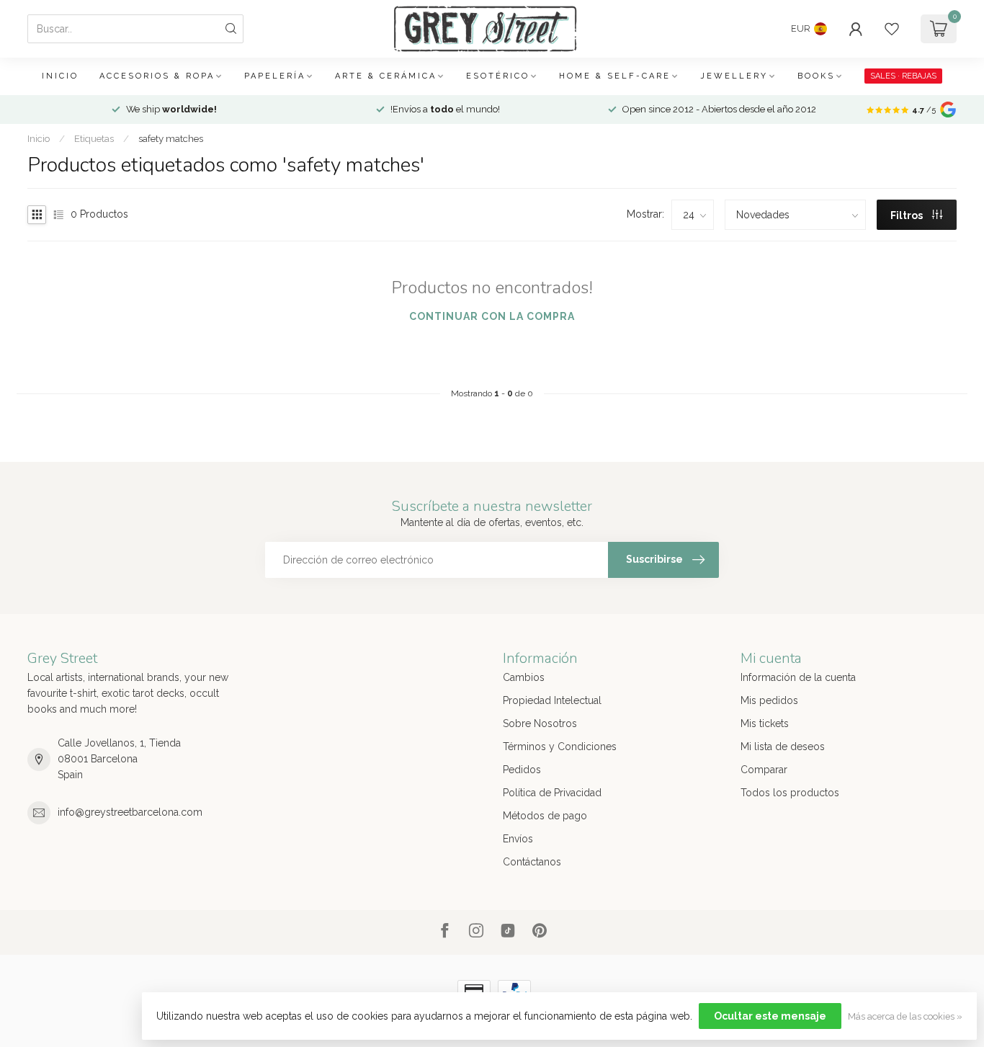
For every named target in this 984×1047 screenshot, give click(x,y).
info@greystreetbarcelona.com (130, 812)
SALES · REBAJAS (903, 76)
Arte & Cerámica (386, 76)
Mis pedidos (769, 700)
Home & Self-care (615, 76)
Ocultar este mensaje (770, 1016)
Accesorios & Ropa (157, 76)
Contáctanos (532, 862)
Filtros (907, 215)
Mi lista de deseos (783, 746)
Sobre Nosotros (540, 723)
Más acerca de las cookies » (905, 1016)
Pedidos (522, 769)
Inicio (60, 76)
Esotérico (497, 76)
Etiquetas (94, 138)
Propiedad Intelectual (552, 700)
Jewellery (734, 76)
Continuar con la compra (492, 316)
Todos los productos (790, 792)
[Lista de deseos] (892, 28)
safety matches (170, 138)
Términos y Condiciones (560, 746)
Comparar (764, 769)
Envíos (518, 839)
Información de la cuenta (798, 677)
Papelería (274, 76)
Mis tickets (765, 723)
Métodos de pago (545, 815)
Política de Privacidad (552, 792)
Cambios (524, 677)
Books (816, 76)
